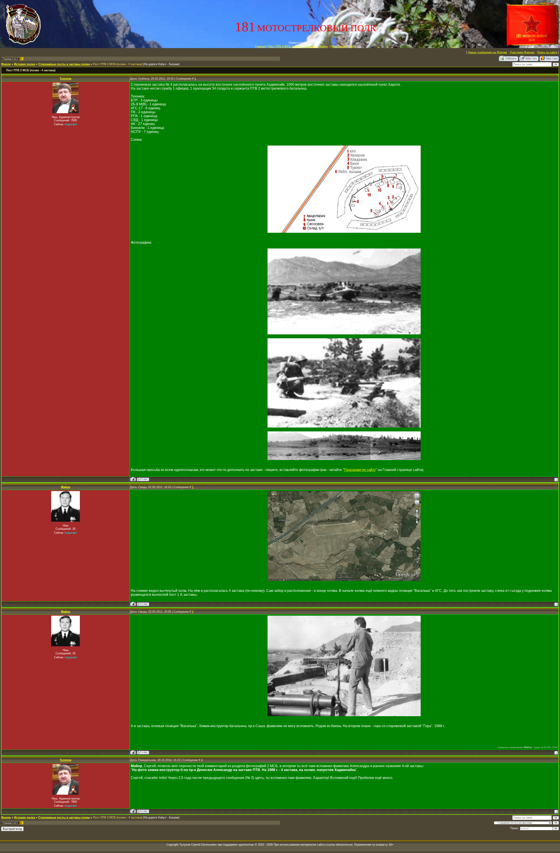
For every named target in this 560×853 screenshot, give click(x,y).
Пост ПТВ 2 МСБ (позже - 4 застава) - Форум (298, 46)
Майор (65, 487)
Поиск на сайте (547, 52)
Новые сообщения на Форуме (487, 52)
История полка (24, 64)
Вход (352, 46)
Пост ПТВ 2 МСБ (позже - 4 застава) (117, 64)
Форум (6, 64)
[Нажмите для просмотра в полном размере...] (344, 231)
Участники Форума (522, 52)
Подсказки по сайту (360, 470)
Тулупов (65, 78)
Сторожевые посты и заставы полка (64, 64)
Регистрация (338, 46)
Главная (260, 46)
